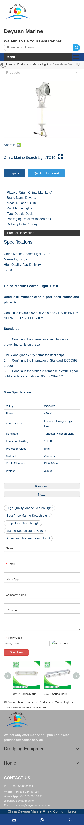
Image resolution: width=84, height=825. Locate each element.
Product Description (20, 233)
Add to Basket (49, 173)
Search (76, 47)
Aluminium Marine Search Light (28, 538)
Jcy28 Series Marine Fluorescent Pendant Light (57, 693)
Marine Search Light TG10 (24, 530)
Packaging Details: (20, 219)
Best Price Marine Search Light (27, 515)
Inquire (14, 173)
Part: (10, 208)
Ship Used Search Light (22, 523)
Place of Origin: (17, 192)
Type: (10, 213)
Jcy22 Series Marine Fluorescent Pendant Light (26, 693)
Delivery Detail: (17, 224)
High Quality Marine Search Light (29, 508)
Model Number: (17, 203)
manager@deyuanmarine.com (32, 805)
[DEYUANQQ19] (18, 11)
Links (72, 811)
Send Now (16, 652)
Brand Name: (16, 197)
